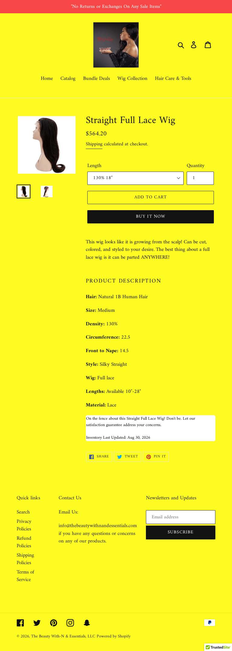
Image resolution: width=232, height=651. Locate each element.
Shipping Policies (25, 559)
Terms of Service (25, 576)
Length (94, 166)
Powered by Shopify (113, 636)
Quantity (196, 166)
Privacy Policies (24, 525)
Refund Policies (24, 542)
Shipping (94, 144)
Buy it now (151, 217)
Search (23, 512)
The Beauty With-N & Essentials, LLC (63, 636)
